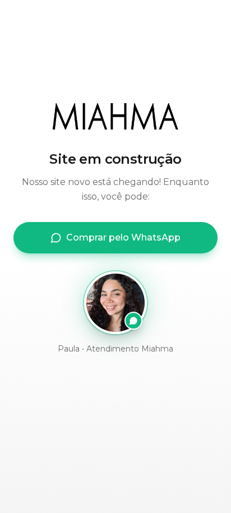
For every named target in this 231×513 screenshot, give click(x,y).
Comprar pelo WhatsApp (123, 237)
